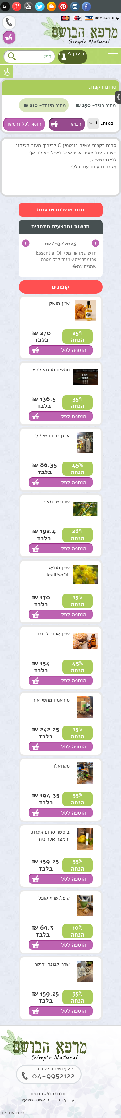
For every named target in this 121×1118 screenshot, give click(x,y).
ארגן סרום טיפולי (52, 435)
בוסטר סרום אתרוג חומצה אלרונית (50, 835)
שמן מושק (59, 303)
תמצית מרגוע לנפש (50, 369)
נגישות (6, 71)
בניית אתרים (14, 1112)
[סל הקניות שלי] (9, 37)
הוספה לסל (73, 350)
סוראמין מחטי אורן (50, 699)
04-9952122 (9, 23)
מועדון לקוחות (71, 54)
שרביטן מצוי (57, 501)
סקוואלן (62, 766)
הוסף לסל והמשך (23, 124)
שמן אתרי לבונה (53, 633)
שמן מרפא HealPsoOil (57, 571)
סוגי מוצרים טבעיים (60, 209)
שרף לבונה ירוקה (52, 964)
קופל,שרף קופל (54, 898)
